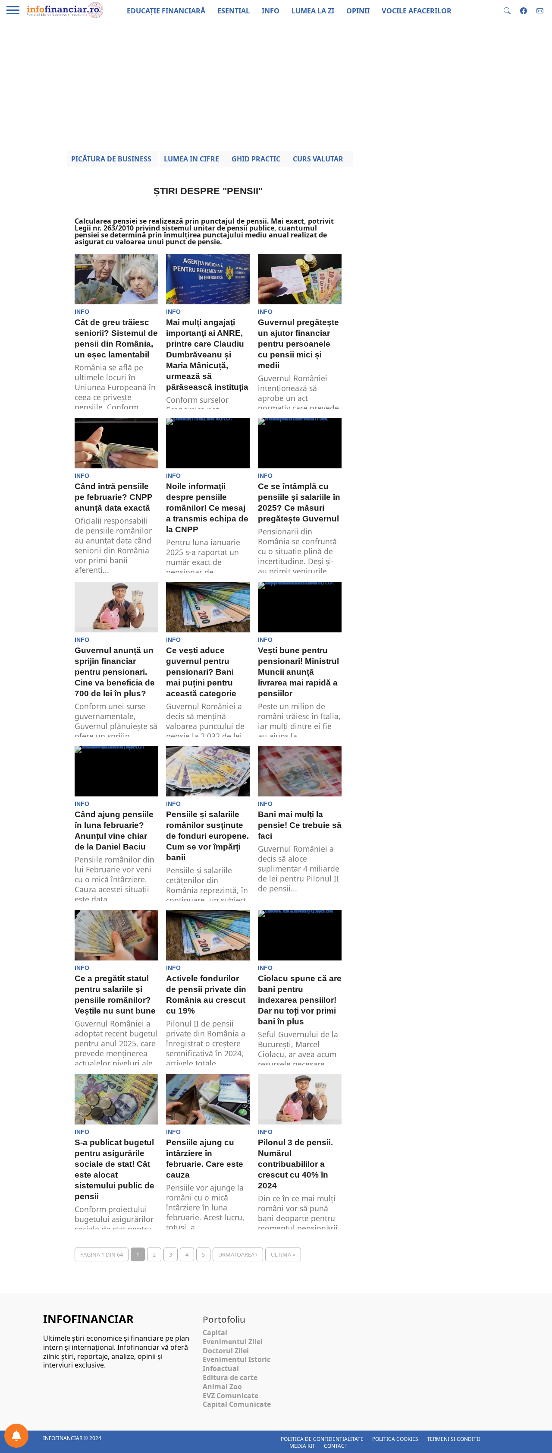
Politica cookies (395, 1439)
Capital (215, 1332)
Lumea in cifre (191, 159)
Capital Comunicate (237, 1404)
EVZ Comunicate (230, 1395)
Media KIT (302, 1446)
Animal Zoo (222, 1386)
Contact (336, 1446)
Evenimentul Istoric (236, 1359)
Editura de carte (230, 1377)
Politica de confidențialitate (322, 1439)
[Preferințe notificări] (16, 1436)
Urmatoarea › (237, 1254)
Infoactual (221, 1368)
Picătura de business (111, 159)
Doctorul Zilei (226, 1350)
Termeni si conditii (453, 1439)
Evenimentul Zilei (233, 1341)
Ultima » (283, 1254)
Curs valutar (318, 159)
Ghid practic (256, 159)
